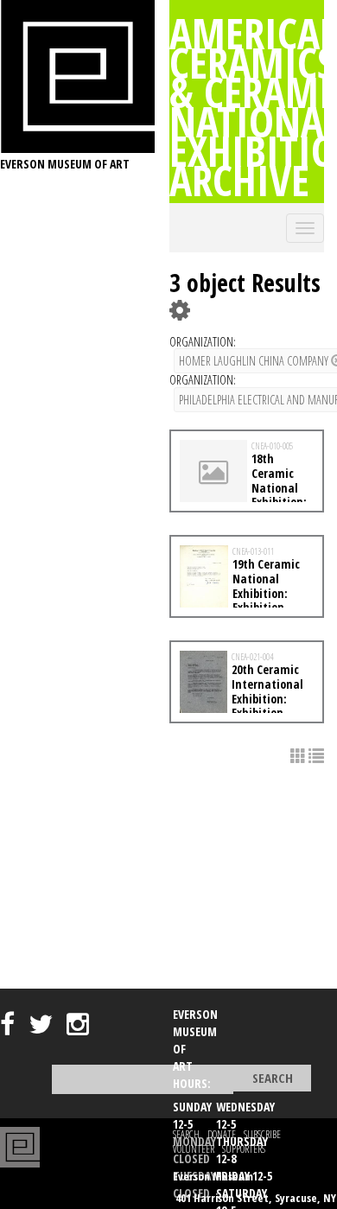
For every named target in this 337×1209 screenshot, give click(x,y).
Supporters (243, 1149)
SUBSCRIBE (262, 1134)
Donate (221, 1134)
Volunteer (193, 1149)
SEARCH (186, 1134)
